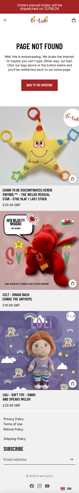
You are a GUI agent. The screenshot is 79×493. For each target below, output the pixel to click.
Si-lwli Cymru (44, 476)
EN (69, 488)
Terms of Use (13, 424)
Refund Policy (13, 429)
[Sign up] (71, 459)
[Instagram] (39, 486)
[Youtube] (47, 486)
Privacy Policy (14, 419)
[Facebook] (31, 486)
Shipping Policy (15, 439)
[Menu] (5, 20)
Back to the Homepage (39, 85)
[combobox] (66, 488)
